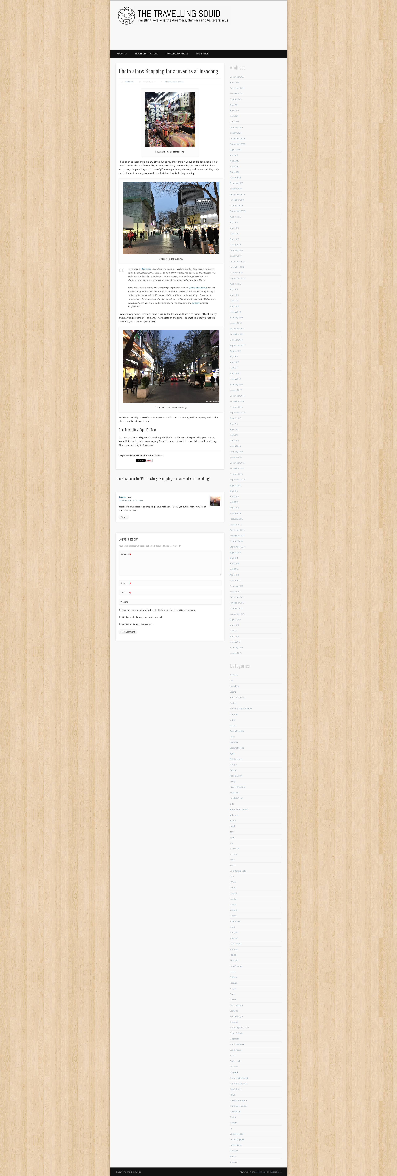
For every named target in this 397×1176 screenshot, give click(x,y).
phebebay (129, 81)
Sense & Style (236, 1016)
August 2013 (235, 619)
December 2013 (237, 597)
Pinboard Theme (259, 1171)
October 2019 (236, 205)
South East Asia (237, 1044)
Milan (232, 926)
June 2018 (234, 295)
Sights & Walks (236, 1033)
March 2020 (235, 177)
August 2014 (235, 552)
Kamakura (234, 848)
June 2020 (234, 160)
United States (236, 1145)
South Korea (235, 1049)
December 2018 (237, 261)
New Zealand (236, 966)
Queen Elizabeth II (198, 287)
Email (125, 593)
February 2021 (236, 127)
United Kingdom (237, 1139)
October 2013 (236, 608)
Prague (233, 988)
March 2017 (235, 378)
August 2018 (235, 283)
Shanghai (234, 1022)
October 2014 (236, 541)
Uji (231, 1128)
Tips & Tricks (203, 53)
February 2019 (236, 250)
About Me (122, 53)
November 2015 (237, 468)
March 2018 (235, 311)
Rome (232, 994)
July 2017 (234, 356)
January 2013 (235, 653)
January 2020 (235, 188)
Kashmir (233, 854)
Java (231, 843)
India (232, 803)
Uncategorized (236, 1133)
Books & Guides (237, 697)
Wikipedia (146, 268)
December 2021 (237, 88)
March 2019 (235, 244)
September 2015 (237, 479)
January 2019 (235, 255)
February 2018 (236, 317)
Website (124, 601)
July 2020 (234, 155)
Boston (233, 703)
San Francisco (236, 1005)
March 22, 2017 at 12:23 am (131, 500)
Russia (233, 999)
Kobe (232, 859)
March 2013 (235, 641)
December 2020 (237, 138)
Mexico (233, 915)
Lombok (233, 893)
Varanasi (234, 1150)
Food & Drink (236, 775)
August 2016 (235, 418)
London (233, 899)
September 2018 (237, 278)
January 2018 (235, 323)
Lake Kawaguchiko (238, 870)
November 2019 (237, 199)
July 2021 (234, 104)
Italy (231, 831)
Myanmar (234, 949)
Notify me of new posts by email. (137, 624)
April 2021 (234, 121)
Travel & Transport (238, 1100)
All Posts (168, 81)
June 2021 (234, 110)
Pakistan (233, 977)
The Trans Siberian (238, 1083)
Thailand (234, 1072)
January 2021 (235, 132)
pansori (196, 302)
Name (125, 583)
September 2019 (237, 211)
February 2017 (236, 384)
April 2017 (234, 373)
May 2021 (234, 115)
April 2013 (234, 636)
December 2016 (237, 395)
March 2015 (235, 513)
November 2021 (237, 93)
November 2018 (237, 267)
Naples (233, 954)
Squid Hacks (235, 1061)
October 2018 (236, 272)
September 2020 (237, 144)
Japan (232, 837)
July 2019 (234, 222)
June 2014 (234, 563)
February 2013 (236, 647)
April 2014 (234, 574)
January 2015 (235, 524)
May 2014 (234, 569)
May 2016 (234, 434)
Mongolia (234, 932)
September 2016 (237, 412)
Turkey (233, 1117)
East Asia (234, 742)
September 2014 (237, 546)
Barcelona (234, 686)
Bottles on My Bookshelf (241, 708)
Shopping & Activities (239, 1027)
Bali (231, 680)
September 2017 (237, 345)
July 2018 (234, 289)
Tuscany (233, 1122)
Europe (233, 764)
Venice (233, 1156)
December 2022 (237, 76)
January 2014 (235, 591)
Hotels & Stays (236, 798)
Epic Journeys (236, 759)
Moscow (233, 938)
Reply (123, 517)
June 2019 (234, 228)
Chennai (234, 714)
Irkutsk (233, 820)
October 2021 (236, 99)
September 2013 (237, 614)
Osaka (233, 971)
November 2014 (237, 535)
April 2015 (234, 507)
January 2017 (235, 390)
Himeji (233, 781)
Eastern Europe (237, 747)
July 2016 (234, 423)
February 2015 (236, 518)
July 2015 (234, 490)
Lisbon (233, 887)
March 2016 (235, 446)
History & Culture (237, 786)
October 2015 (236, 474)
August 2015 (235, 485)
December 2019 (237, 194)
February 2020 (236, 183)
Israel (232, 826)
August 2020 (235, 149)
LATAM (233, 882)
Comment (125, 554)
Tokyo (232, 1094)
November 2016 (237, 401)
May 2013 (234, 630)
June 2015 (234, 496)
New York (234, 960)
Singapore (234, 1038)
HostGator (234, 792)
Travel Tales (235, 1111)
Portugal (233, 982)
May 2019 (234, 233)
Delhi (232, 736)
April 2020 (234, 172)
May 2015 (234, 502)
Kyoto (232, 865)
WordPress (276, 1171)
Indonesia (234, 815)
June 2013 (234, 625)
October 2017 (236, 339)
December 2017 (237, 328)
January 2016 (235, 457)
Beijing (233, 691)
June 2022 (234, 82)
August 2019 (235, 216)
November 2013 (237, 602)
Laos (232, 876)
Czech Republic (237, 731)
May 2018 (234, 300)
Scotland (234, 1010)
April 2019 (234, 239)
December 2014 (237, 530)
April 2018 (234, 306)
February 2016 (236, 451)
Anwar (122, 497)
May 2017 (234, 367)
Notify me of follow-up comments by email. (142, 617)
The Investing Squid (239, 1078)
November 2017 (237, 334)
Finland (233, 770)
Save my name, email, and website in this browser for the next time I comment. (159, 610)
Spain (232, 1055)
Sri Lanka (234, 1066)
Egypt (232, 753)
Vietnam (233, 1161)
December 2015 (237, 462)
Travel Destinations (146, 53)
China (232, 719)
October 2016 (236, 407)
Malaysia (234, 910)
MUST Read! (235, 943)
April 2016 (234, 440)
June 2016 (234, 429)
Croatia (233, 725)
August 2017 (235, 351)
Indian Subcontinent (239, 809)
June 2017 (234, 362)
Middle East (235, 921)
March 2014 (235, 580)
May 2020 (234, 166)
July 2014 (234, 558)
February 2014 (236, 586)
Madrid (233, 904)
